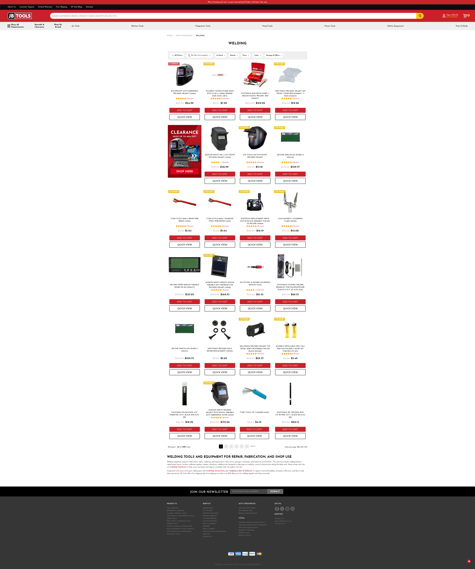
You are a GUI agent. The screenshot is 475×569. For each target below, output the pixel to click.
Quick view (184, 117)
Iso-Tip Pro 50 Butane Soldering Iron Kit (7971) (255, 284)
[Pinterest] (287, 509)
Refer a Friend (209, 529)
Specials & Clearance (39, 26)
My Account (208, 510)
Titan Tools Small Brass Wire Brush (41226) (185, 220)
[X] (282, 509)
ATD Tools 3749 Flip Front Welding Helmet (255, 156)
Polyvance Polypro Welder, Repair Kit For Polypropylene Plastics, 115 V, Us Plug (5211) (290, 287)
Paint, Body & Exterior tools (179, 521)
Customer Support (26, 7)
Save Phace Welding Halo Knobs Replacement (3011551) (220, 350)
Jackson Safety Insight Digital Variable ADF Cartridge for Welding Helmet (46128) (220, 285)
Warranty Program (247, 530)
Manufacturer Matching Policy (252, 522)
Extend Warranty (45, 7)
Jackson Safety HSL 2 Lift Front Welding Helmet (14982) (220, 156)
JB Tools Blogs (76, 7)
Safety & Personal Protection (179, 526)
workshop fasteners (177, 467)
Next (252, 446)
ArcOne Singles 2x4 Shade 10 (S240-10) (290, 156)
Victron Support (209, 518)
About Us (12, 7)
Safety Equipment (395, 26)
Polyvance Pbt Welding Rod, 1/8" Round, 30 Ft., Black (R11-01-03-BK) (290, 415)
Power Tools (330, 26)
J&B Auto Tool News (247, 508)
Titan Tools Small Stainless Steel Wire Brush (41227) (219, 220)
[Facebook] (277, 509)
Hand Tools (267, 26)
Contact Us (207, 536)
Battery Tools (137, 26)
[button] (199, 55)
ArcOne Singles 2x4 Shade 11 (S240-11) (184, 350)
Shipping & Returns (210, 513)
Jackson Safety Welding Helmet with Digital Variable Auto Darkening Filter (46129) (220, 412)
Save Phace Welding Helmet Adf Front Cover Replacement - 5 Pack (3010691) (290, 93)
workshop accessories (215, 471)
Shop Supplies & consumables (179, 531)
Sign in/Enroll (452, 15)
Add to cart (184, 110)
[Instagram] (292, 509)
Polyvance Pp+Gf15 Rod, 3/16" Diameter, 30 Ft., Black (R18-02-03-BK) (184, 415)
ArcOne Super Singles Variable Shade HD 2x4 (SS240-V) (184, 286)
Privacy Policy (245, 535)
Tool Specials (172, 508)
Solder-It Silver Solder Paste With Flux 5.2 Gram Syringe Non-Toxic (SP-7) (220, 93)
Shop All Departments (17, 26)
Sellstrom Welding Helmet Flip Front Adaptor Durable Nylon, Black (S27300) (255, 349)
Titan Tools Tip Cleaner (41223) (254, 412)
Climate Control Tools (176, 513)
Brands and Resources (248, 513)
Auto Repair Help (246, 510)
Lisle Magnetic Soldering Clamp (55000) (290, 220)
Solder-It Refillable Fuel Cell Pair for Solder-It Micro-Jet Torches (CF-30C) (290, 349)
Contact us (279, 518)
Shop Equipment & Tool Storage (180, 529)
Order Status (208, 508)
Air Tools (75, 26)
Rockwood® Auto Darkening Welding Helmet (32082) (184, 92)
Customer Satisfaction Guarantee (253, 525)
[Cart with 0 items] (465, 16)
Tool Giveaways (209, 523)
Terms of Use (244, 533)
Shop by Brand (58, 26)
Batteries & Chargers (175, 510)
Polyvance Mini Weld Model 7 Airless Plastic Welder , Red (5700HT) (255, 96)
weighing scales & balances (240, 471)
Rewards (89, 7)
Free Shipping (61, 7)
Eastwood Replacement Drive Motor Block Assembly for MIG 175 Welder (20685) (255, 221)
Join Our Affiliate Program (214, 531)
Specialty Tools (173, 534)
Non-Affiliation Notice (248, 527)
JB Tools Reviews (210, 521)
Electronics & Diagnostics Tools (181, 516)
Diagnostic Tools (203, 26)
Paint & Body (462, 26)
